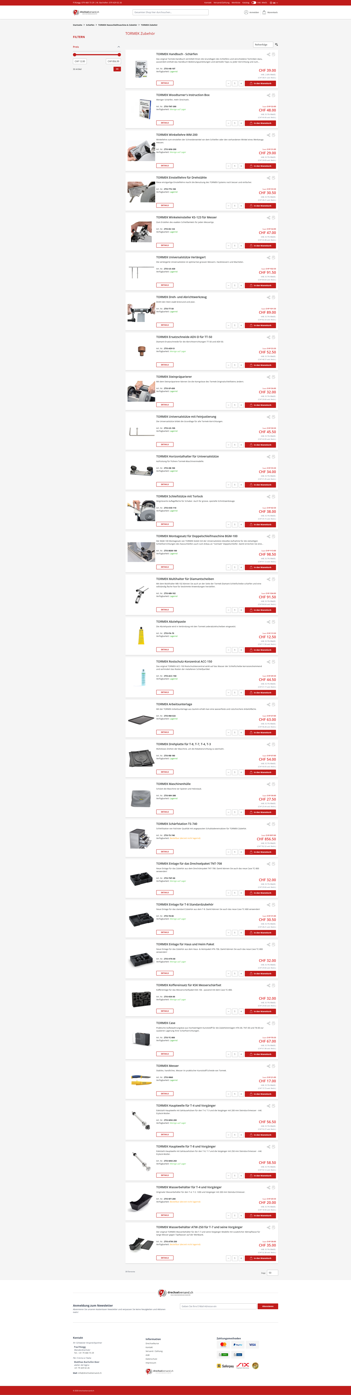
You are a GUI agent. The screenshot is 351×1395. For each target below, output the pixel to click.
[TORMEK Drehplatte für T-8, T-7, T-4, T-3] (141, 758)
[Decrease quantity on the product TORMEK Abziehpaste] (228, 650)
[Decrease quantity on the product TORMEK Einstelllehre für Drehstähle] (228, 206)
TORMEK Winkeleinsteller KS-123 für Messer (186, 217)
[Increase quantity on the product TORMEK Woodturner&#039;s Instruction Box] (241, 123)
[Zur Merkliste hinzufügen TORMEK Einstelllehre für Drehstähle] (273, 177)
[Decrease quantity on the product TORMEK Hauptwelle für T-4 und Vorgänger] (228, 1135)
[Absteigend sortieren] (276, 44)
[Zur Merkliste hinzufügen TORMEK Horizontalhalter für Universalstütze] (273, 456)
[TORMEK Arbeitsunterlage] (141, 718)
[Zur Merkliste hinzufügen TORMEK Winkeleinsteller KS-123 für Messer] (273, 217)
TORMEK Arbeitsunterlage (174, 704)
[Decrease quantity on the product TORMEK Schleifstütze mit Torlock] (228, 524)
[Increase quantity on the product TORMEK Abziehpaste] (241, 650)
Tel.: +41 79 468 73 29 (84, 1352)
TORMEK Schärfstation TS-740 (176, 824)
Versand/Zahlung (221, 2)
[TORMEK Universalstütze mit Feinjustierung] (141, 431)
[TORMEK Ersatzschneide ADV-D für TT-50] (141, 351)
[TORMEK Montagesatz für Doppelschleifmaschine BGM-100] (141, 552)
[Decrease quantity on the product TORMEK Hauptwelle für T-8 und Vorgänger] (228, 1175)
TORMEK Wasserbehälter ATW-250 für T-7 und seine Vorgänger (199, 1227)
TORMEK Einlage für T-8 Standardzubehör (184, 904)
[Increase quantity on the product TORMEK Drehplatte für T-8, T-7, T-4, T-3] (241, 772)
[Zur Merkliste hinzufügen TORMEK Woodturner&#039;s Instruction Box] (273, 95)
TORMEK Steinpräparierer (174, 377)
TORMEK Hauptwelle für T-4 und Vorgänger (186, 1105)
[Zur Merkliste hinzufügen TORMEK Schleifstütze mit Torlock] (273, 496)
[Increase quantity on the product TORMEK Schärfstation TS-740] (241, 852)
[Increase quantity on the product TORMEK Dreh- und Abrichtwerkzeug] (241, 325)
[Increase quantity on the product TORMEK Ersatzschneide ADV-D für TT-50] (241, 365)
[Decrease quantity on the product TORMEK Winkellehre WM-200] (228, 166)
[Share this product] (268, 54)
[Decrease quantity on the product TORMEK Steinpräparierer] (228, 405)
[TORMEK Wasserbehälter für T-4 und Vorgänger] (141, 1201)
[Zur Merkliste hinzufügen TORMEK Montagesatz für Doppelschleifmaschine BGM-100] (273, 536)
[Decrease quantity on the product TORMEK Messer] (228, 1094)
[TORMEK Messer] (141, 1080)
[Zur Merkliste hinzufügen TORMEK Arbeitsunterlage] (273, 704)
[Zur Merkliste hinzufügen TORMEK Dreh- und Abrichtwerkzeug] (273, 297)
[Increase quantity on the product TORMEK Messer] (241, 1094)
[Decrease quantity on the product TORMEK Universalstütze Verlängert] (228, 285)
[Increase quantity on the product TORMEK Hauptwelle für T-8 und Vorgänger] (241, 1175)
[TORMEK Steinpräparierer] (141, 391)
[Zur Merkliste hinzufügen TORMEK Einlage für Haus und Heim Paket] (273, 944)
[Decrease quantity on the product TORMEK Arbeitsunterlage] (228, 732)
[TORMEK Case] (141, 1039)
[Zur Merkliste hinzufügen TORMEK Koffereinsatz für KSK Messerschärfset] (273, 985)
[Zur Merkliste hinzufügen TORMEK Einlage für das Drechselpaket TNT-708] (273, 863)
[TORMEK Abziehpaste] (141, 636)
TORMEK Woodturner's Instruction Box (183, 95)
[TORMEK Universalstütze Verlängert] (141, 271)
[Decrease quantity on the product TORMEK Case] (228, 1054)
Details (165, 83)
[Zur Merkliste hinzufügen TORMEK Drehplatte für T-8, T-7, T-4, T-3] (273, 744)
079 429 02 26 (115, 2)
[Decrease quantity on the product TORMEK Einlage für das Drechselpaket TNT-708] (228, 893)
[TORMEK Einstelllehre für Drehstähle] (141, 192)
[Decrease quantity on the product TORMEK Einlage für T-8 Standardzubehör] (228, 932)
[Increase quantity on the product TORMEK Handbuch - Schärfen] (241, 83)
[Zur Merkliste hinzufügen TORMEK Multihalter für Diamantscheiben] (273, 579)
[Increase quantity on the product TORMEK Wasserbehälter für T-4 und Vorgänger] (241, 1215)
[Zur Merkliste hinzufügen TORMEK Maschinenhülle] (273, 784)
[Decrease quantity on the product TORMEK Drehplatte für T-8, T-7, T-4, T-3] (228, 772)
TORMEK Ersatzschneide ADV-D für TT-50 (184, 337)
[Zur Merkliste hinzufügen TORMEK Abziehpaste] (273, 621)
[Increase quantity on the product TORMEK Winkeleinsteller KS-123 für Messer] (241, 245)
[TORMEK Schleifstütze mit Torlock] (141, 510)
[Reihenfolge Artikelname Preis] (263, 45)
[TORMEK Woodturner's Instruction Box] (141, 109)
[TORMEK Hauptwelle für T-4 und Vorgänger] (141, 1120)
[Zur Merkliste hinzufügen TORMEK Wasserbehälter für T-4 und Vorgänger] (273, 1187)
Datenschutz (151, 1359)
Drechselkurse (152, 1343)
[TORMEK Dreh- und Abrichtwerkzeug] (141, 311)
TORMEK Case (165, 1023)
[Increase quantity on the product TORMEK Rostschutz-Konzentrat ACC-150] (241, 692)
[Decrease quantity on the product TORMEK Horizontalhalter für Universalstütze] (228, 485)
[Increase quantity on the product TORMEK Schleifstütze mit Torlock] (241, 524)
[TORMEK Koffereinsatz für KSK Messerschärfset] (141, 998)
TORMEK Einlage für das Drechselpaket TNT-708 (189, 863)
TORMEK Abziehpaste (171, 621)
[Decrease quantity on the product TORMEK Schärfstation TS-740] (228, 852)
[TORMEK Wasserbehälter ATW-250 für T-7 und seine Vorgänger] (141, 1243)
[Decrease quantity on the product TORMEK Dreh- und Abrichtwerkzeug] (228, 325)
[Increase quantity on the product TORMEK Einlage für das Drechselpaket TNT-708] (241, 893)
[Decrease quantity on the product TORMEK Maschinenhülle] (228, 812)
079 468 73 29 (88, 2)
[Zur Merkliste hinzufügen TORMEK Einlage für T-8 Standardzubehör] (273, 904)
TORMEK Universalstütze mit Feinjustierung (186, 417)
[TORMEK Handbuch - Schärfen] (141, 69)
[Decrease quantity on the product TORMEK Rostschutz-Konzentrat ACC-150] (228, 692)
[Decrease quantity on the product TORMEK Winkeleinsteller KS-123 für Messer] (228, 245)
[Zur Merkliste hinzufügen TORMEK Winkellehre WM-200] (273, 135)
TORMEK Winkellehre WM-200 (176, 135)
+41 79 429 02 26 (82, 1368)
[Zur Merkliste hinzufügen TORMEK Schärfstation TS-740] (273, 824)
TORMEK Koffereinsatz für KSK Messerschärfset (188, 985)
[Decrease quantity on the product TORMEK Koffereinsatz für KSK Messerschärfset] (228, 1011)
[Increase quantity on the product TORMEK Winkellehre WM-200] (241, 166)
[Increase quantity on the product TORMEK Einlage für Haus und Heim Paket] (241, 973)
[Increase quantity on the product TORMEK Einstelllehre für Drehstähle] (241, 206)
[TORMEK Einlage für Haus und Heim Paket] (141, 959)
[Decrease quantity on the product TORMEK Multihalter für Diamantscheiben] (228, 610)
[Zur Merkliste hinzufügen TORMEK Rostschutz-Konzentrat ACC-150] (273, 661)
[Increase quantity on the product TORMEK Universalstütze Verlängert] (241, 285)
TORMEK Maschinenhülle (173, 784)
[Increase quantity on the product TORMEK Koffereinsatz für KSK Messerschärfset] (241, 1011)
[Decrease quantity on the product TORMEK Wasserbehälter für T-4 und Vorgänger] (228, 1215)
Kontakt (207, 2)
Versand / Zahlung (154, 1351)
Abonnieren (267, 1306)
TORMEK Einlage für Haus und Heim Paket (185, 944)
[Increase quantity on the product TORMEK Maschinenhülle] (241, 812)
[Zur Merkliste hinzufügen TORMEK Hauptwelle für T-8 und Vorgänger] (273, 1146)
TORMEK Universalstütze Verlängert (181, 257)
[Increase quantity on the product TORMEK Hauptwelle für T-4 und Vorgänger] (241, 1135)
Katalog (245, 2)
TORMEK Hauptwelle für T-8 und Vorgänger (186, 1146)
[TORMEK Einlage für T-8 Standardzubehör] (141, 919)
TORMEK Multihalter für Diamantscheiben (185, 579)
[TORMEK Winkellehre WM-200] (141, 151)
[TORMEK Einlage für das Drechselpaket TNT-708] (141, 878)
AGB (148, 1355)
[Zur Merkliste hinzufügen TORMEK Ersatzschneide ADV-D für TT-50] (273, 337)
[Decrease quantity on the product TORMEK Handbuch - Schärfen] (228, 83)
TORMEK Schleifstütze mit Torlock (179, 496)
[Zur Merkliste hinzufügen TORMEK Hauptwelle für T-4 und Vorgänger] (273, 1105)
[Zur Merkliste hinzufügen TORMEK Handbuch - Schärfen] (273, 54)
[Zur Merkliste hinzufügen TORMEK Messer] (273, 1066)
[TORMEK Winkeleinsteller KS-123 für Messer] (141, 231)
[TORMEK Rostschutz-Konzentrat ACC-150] (141, 677)
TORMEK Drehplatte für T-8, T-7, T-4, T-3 (183, 744)
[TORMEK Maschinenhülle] (141, 798)
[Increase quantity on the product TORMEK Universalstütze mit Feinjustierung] (241, 445)
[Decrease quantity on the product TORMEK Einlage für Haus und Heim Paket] (228, 973)
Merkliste (236, 2)
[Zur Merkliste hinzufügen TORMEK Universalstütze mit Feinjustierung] (273, 416)
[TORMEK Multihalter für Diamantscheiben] (141, 595)
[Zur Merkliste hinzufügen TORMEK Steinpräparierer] (273, 377)
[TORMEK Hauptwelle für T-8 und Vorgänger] (141, 1161)
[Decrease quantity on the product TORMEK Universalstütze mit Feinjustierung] (228, 445)
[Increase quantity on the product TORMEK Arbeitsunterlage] (241, 732)
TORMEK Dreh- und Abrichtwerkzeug (181, 297)
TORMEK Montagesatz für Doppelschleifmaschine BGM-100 (196, 536)
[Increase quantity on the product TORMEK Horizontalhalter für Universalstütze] (241, 485)
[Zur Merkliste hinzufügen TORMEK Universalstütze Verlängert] (273, 257)
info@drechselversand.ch (90, 1373)
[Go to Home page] (86, 12)
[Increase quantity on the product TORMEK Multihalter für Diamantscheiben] (241, 610)
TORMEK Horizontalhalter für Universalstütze (187, 456)
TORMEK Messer (167, 1066)
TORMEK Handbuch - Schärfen (177, 54)
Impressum (151, 1362)
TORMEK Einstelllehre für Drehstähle (181, 177)
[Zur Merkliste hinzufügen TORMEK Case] (273, 1023)
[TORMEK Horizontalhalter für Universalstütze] (141, 471)
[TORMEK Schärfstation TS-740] (141, 838)
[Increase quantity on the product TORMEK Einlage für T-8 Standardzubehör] (241, 932)
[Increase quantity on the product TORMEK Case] (241, 1054)
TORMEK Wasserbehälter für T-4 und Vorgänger (189, 1187)
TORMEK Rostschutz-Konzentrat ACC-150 (184, 661)
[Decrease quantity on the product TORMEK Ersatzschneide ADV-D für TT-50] (228, 365)
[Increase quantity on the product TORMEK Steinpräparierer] (241, 405)
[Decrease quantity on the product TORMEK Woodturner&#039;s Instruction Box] (228, 123)
